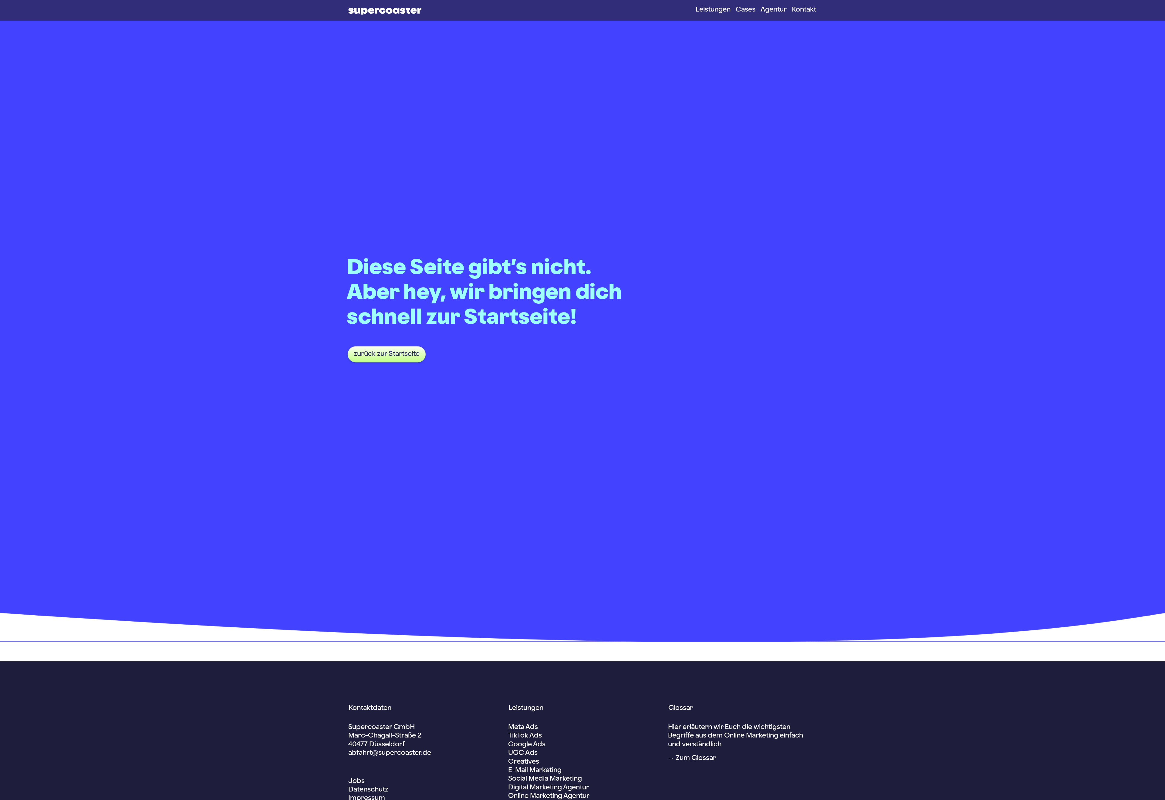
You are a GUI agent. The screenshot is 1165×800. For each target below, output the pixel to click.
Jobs (356, 781)
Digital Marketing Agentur (548, 788)
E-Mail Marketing (535, 770)
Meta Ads (523, 727)
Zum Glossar (696, 758)
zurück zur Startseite (387, 354)
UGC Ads (523, 753)
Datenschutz (368, 790)
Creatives (523, 762)
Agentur (774, 10)
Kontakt (804, 10)
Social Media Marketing (545, 779)
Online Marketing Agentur (548, 796)
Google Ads (526, 744)
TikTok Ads (525, 736)
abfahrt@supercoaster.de (389, 753)
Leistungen (713, 10)
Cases (745, 10)
